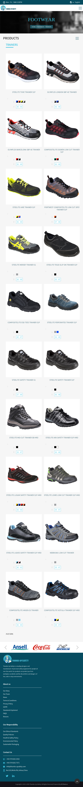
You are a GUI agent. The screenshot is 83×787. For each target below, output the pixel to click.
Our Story (6, 691)
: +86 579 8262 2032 (13, 759)
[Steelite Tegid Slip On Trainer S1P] (62, 244)
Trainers (48, 26)
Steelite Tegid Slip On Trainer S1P (61, 265)
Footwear (40, 26)
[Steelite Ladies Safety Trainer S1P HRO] (24, 532)
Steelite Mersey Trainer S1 (24, 265)
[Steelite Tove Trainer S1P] (24, 71)
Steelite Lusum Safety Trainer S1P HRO (23, 495)
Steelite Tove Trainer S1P (23, 92)
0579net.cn (64, 784)
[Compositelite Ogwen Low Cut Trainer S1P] (62, 129)
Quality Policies (8, 734)
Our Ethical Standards (10, 731)
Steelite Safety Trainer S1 (24, 380)
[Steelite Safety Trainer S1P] (62, 359)
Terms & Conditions (9, 700)
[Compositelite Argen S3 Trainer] (24, 589)
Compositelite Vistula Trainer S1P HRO (62, 610)
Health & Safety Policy (10, 738)
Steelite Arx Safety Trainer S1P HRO (62, 438)
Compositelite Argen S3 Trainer (23, 610)
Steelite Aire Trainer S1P (24, 207)
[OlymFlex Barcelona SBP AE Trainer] (24, 129)
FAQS (5, 713)
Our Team (6, 694)
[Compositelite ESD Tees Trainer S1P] (24, 301)
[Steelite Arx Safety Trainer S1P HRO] (62, 417)
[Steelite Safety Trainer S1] (24, 359)
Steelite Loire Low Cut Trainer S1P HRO (62, 495)
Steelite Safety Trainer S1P (61, 380)
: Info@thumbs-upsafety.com (16, 766)
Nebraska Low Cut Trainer (62, 553)
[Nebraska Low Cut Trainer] (62, 532)
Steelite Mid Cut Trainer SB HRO (23, 438)
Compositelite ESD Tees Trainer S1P (24, 322)
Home (34, 26)
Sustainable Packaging (11, 744)
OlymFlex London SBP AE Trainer (62, 92)
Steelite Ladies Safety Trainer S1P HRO (23, 553)
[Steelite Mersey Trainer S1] (24, 244)
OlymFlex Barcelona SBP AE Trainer (24, 150)
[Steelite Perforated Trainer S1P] (62, 301)
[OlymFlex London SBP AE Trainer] (62, 71)
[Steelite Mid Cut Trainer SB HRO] (24, 417)
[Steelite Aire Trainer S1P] (24, 186)
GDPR (5, 707)
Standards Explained (10, 710)
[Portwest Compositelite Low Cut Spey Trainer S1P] (62, 186)
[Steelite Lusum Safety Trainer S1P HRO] (24, 474)
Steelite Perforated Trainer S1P (62, 322)
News (5, 697)
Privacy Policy (8, 704)
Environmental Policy (10, 741)
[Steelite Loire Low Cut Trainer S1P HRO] (62, 474)
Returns (5, 716)
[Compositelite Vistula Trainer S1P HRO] (62, 589)
